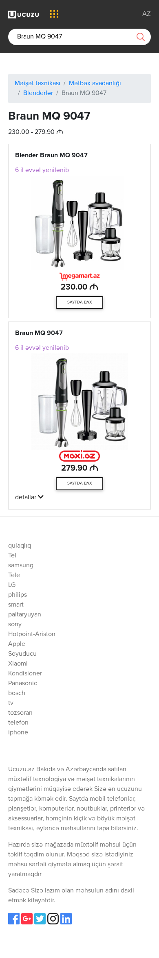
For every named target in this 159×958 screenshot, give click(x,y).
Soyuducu (22, 654)
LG (11, 585)
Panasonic (22, 683)
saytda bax (79, 302)
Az (146, 14)
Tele (14, 575)
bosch (16, 693)
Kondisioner (25, 673)
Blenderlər (38, 93)
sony (15, 624)
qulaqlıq (19, 546)
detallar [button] (26, 497)
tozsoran (20, 713)
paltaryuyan (24, 614)
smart (16, 605)
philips (17, 595)
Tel (12, 556)
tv (10, 703)
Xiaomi (18, 664)
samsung (20, 565)
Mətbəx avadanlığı (95, 83)
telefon (18, 723)
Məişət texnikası (37, 83)
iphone (18, 732)
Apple (16, 644)
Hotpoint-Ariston (31, 634)
